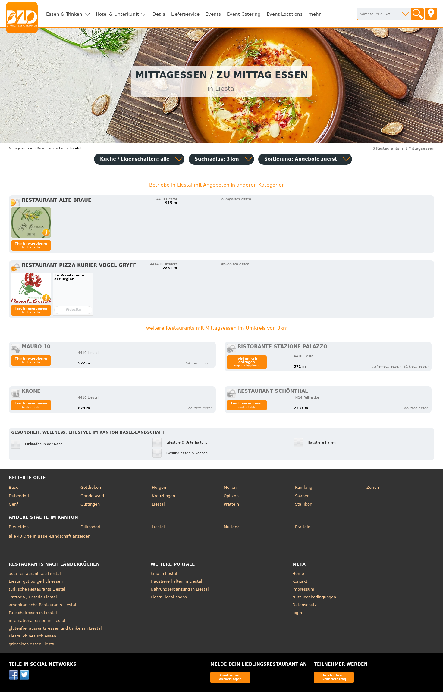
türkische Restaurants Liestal (37, 589)
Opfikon (231, 496)
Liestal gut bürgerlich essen (36, 581)
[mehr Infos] (31, 222)
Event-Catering (244, 14)
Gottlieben (90, 487)
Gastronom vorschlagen (230, 677)
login (297, 612)
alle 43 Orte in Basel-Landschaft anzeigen (49, 536)
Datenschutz (304, 605)
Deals (158, 14)
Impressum (303, 589)
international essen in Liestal (37, 620)
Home (298, 573)
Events (213, 14)
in (21, 148)
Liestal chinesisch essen (32, 636)
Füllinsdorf (90, 527)
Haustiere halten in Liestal (176, 581)
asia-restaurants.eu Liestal (35, 573)
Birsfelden (19, 527)
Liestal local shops (169, 597)
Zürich (372, 487)
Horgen (159, 487)
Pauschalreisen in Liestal (33, 612)
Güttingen (90, 504)
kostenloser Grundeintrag (334, 677)
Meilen (230, 487)
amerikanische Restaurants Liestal (42, 605)
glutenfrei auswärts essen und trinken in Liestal (55, 628)
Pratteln (231, 504)
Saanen (302, 496)
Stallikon (303, 504)
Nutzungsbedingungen (314, 597)
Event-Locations (285, 14)
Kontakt (299, 581)
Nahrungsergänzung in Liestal (180, 589)
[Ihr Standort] (431, 14)
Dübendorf (19, 496)
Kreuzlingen (163, 496)
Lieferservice (185, 14)
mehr (315, 14)
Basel (14, 487)
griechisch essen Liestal (32, 644)
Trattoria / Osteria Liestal (33, 597)
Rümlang (303, 487)
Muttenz (231, 527)
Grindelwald (92, 496)
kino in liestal (164, 573)
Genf (13, 504)
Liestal (158, 504)
